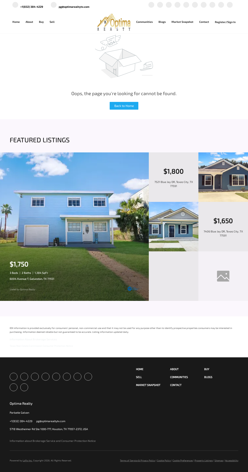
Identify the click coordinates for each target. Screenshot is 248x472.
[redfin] (230, 5)
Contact (204, 21)
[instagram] (195, 5)
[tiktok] (212, 5)
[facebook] (151, 5)
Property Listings (204, 460)
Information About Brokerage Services (33, 339)
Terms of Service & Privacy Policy (137, 460)
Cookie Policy (164, 460)
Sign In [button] (231, 22)
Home (16, 21)
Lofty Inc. (28, 460)
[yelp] (186, 5)
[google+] (221, 5)
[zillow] (177, 5)
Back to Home (124, 106)
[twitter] (169, 5)
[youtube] (204, 5)
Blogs (162, 21)
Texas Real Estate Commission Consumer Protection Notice (41, 345)
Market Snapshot (182, 21)
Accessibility (231, 460)
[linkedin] (160, 5)
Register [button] (220, 22)
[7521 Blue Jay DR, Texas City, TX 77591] (223, 200)
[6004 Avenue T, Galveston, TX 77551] (74, 299)
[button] (153, 369)
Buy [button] (41, 21)
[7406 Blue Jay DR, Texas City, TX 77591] (173, 250)
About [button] (29, 21)
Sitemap (218, 460)
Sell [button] (52, 21)
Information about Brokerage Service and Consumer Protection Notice (53, 440)
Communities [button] (144, 21)
